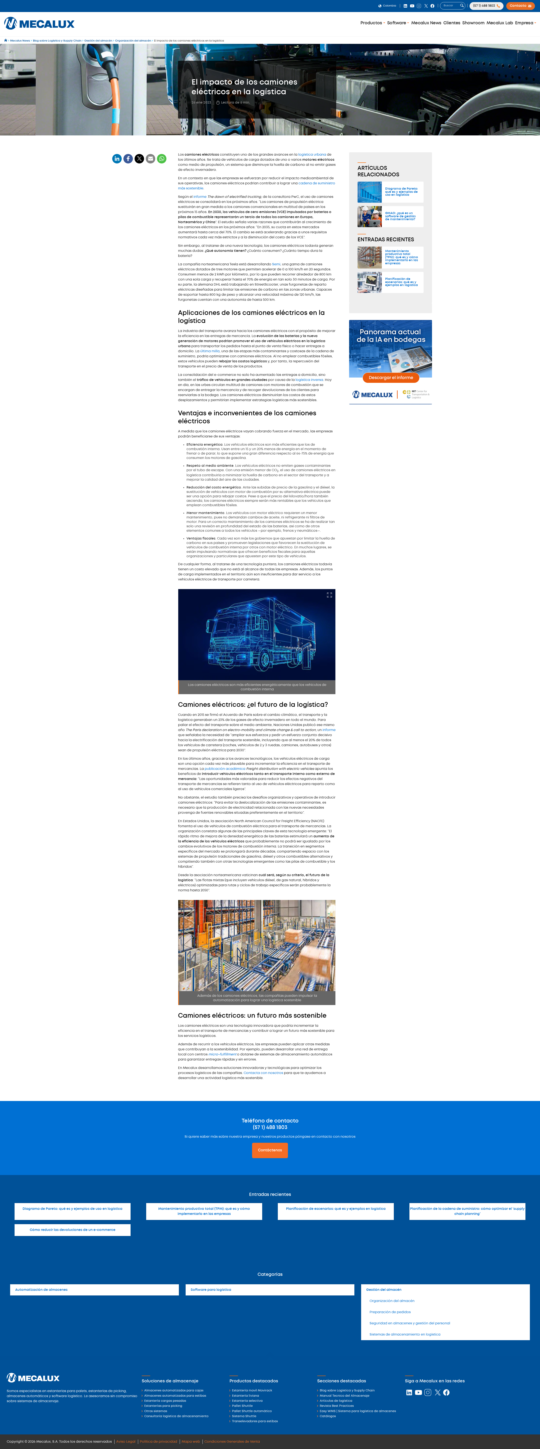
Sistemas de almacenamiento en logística (405, 1334)
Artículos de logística (336, 1401)
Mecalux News (426, 23)
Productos (371, 23)
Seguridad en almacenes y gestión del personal (410, 1323)
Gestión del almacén (383, 1289)
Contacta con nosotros (263, 1073)
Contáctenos (270, 1150)
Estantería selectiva (247, 1401)
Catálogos (328, 1416)
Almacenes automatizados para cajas (173, 1390)
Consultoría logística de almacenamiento (176, 1416)
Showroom (473, 23)
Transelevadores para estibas (255, 1421)
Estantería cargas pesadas (165, 1401)
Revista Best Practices (337, 1406)
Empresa (524, 23)
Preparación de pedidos (390, 1312)
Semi (276, 264)
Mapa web (191, 1441)
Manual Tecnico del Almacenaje (344, 1396)
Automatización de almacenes (41, 1289)
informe (200, 196)
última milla (210, 351)
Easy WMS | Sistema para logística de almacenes (358, 1411)
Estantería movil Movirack (252, 1390)
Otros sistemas (155, 1411)
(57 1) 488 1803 (270, 1127)
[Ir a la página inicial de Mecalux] (6, 41)
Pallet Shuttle (242, 1406)
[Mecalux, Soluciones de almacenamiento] (39, 30)
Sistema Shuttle (244, 1416)
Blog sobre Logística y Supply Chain (347, 1390)
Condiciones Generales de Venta (232, 1441)
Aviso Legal (125, 1441)
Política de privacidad (158, 1441)
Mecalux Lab (500, 23)
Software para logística (211, 1289)
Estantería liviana (245, 1396)
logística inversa (309, 380)
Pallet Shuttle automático (252, 1411)
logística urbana (312, 154)
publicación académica (225, 768)
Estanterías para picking (163, 1406)
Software (397, 23)
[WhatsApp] (150, 161)
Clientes (451, 23)
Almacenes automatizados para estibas (175, 1396)
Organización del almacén (392, 1301)
